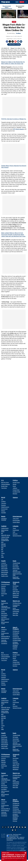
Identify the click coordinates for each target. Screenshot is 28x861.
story (14, 21)
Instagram (8, 827)
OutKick (3, 526)
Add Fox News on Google (14, 44)
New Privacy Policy (17, 834)
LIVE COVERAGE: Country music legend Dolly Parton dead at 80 (13, 855)
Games (3, 601)
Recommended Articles (20, 6)
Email (21, 41)
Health (3, 561)
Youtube (11, 827)
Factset (22, 848)
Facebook (7, 41)
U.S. (2, 480)
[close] (25, 852)
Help (18, 837)
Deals (14, 561)
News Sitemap (21, 838)
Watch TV (22, 1)
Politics (15, 480)
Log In (17, 1)
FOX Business (5, 582)
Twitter (10, 41)
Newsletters (25, 827)
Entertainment (17, 516)
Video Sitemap (10, 840)
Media (3, 516)
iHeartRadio (15, 830)
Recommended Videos (7, 6)
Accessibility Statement (12, 838)
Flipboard (15, 41)
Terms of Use (9, 834)
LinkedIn (17, 827)
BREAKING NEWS (5, 852)
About (3, 627)
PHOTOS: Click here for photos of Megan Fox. (13, 119)
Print (18, 41)
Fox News (5, 2)
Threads (12, 41)
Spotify (12, 830)
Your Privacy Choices (13, 835)
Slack (19, 827)
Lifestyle (15, 526)
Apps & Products (16, 628)
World (3, 497)
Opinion (15, 497)
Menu (26, 2)
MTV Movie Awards (18, 129)
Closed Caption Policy (11, 837)
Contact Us (21, 837)
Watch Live (16, 601)
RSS (22, 827)
